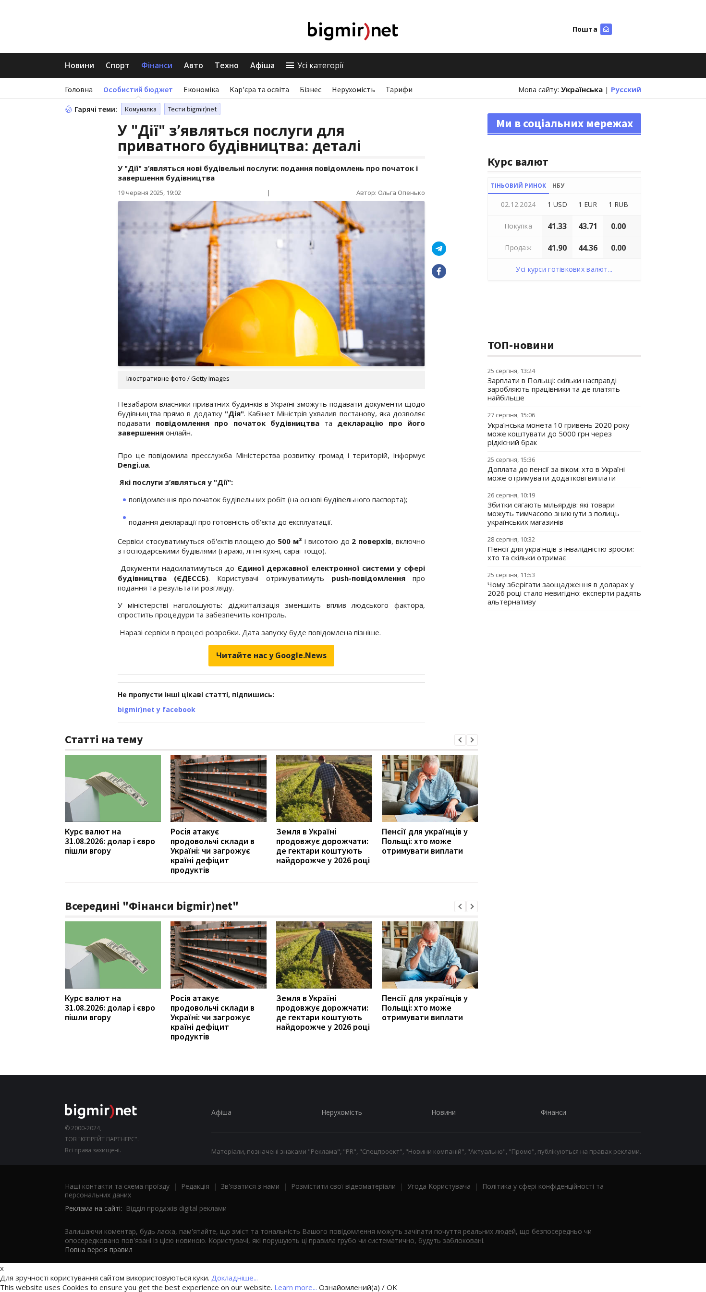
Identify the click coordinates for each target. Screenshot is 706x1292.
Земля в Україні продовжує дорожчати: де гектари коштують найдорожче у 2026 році (323, 846)
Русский (626, 89)
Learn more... (295, 1287)
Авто (193, 65)
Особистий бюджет (138, 89)
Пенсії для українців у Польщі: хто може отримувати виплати (425, 841)
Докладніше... (234, 1277)
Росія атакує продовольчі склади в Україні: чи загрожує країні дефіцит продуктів (212, 850)
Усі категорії (320, 65)
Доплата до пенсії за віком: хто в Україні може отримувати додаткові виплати (556, 473)
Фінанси (156, 65)
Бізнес (310, 89)
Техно (227, 65)
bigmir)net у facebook (156, 709)
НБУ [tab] (558, 185)
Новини (79, 65)
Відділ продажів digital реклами (176, 1208)
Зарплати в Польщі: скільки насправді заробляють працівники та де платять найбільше (553, 388)
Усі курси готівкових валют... (564, 269)
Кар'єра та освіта (259, 89)
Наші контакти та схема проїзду (117, 1186)
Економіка (201, 89)
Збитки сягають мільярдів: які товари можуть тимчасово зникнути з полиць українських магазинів (553, 513)
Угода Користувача (439, 1186)
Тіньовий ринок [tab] (518, 185)
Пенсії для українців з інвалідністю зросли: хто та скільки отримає (560, 553)
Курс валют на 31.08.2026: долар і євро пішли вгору (110, 841)
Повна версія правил (99, 1249)
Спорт (118, 65)
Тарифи (399, 89)
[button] (460, 740)
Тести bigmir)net (192, 109)
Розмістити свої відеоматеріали (343, 1186)
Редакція (195, 1186)
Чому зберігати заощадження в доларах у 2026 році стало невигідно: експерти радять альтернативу (564, 593)
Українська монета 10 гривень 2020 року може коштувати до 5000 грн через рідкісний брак (558, 433)
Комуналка (141, 109)
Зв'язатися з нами (250, 1186)
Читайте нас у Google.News (271, 655)
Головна (79, 89)
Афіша (262, 65)
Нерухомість (353, 89)
